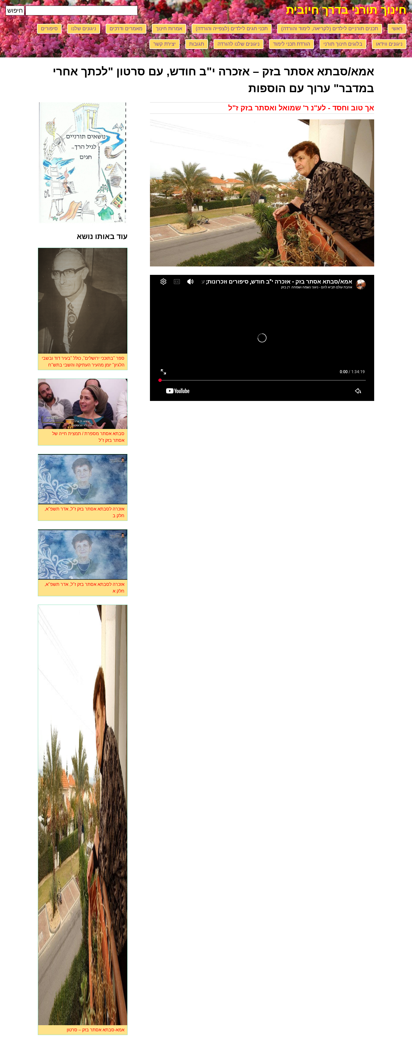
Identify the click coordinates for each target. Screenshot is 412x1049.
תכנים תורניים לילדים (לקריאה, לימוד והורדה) (329, 28)
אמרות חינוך (169, 28)
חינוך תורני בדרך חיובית (346, 10)
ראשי (397, 28)
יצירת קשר (164, 44)
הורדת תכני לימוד (291, 44)
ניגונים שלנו (83, 28)
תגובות (196, 44)
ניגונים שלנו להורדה (238, 44)
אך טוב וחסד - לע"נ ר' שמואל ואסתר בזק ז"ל (301, 108)
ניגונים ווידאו (389, 44)
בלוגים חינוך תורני (342, 44)
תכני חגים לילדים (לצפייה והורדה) (232, 28)
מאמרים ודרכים (126, 28)
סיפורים (49, 28)
